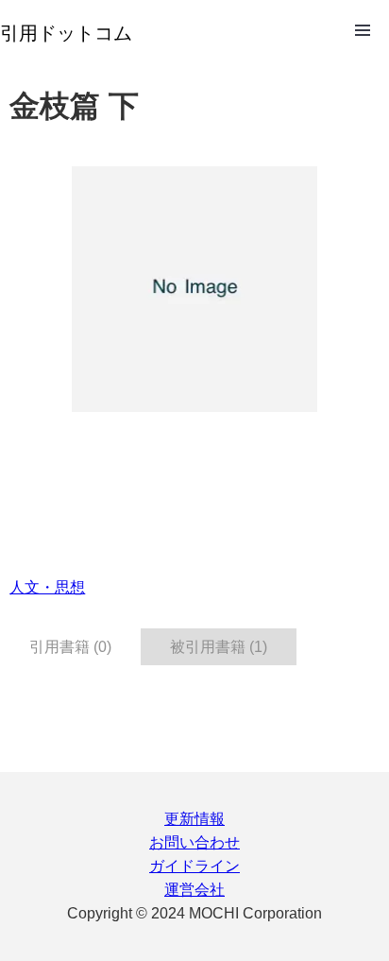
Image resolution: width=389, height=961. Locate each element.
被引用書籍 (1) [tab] (218, 647)
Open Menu (362, 30)
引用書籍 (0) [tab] (70, 647)
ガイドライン (194, 866)
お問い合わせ (194, 842)
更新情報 (194, 819)
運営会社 (194, 890)
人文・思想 (47, 587)
